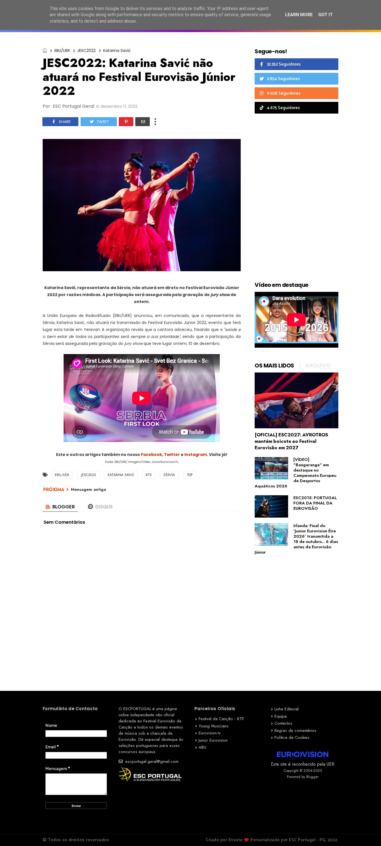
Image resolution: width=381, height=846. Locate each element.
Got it (325, 14)
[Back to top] (367, 833)
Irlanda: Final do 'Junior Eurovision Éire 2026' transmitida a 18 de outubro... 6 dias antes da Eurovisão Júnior (296, 539)
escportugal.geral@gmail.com (151, 761)
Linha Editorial (286, 709)
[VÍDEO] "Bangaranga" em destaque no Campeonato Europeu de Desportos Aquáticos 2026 (295, 472)
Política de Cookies (291, 737)
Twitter (172, 454)
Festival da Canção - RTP (221, 719)
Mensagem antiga (88, 489)
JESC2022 (86, 50)
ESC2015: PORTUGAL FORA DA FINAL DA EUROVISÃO (315, 503)
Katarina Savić (117, 50)
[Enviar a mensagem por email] (142, 121)
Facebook (151, 454)
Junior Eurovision (213, 740)
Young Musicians (213, 726)
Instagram (195, 454)
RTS (149, 474)
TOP (190, 474)
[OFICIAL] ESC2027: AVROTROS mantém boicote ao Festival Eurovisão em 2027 (291, 441)
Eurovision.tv (210, 733)
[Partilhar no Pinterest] (126, 121)
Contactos (283, 723)
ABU (202, 747)
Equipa (280, 716)
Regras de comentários (295, 730)
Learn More (299, 14)
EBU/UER (62, 50)
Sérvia (169, 474)
